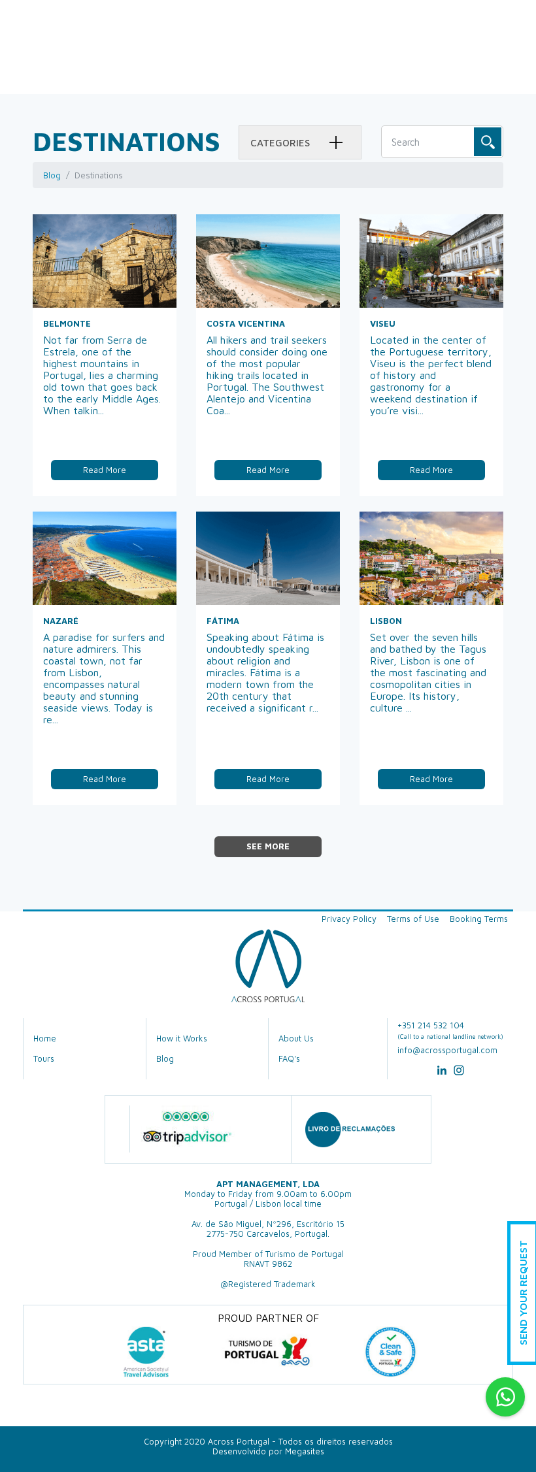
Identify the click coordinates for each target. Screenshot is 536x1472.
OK (487, 141)
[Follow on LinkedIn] (442, 1074)
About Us (296, 1038)
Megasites (304, 1451)
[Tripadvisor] (186, 1129)
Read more (104, 470)
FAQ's (289, 1059)
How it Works (181, 1038)
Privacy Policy (349, 919)
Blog (52, 175)
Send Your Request (523, 1293)
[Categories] (336, 143)
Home (44, 1038)
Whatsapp (505, 1396)
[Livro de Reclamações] (350, 1129)
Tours (43, 1059)
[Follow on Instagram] (459, 1074)
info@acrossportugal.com (447, 1050)
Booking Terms (479, 919)
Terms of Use (413, 919)
